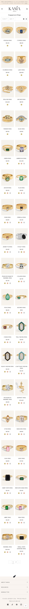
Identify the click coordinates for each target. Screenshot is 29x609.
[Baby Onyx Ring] (7, 477)
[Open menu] (3, 9)
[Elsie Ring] (21, 118)
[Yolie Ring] (7, 297)
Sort (11, 19)
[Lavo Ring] (21, 59)
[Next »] (18, 562)
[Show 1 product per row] (23, 19)
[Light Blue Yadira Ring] (21, 356)
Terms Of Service (14, 601)
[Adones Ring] (21, 297)
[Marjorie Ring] (21, 419)
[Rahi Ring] (21, 507)
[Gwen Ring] (7, 148)
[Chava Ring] (7, 327)
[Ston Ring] (7, 419)
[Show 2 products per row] (26, 19)
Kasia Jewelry (8, 598)
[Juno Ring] (21, 448)
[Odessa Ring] (7, 30)
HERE (26, 3)
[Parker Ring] (7, 118)
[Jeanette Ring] (7, 236)
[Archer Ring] (21, 89)
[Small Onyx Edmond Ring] (21, 536)
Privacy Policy (21, 598)
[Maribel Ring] (7, 536)
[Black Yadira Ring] (7, 356)
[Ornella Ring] (21, 207)
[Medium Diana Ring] (21, 477)
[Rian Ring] (7, 207)
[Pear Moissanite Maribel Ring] (7, 266)
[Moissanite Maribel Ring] (7, 387)
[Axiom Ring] (7, 177)
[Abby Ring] (7, 507)
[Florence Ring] (7, 59)
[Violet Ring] (21, 236)
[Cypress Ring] (21, 30)
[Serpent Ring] (21, 387)
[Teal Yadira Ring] (21, 327)
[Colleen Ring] (21, 266)
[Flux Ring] (21, 177)
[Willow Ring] (7, 89)
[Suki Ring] (7, 448)
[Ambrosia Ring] (21, 148)
